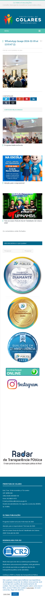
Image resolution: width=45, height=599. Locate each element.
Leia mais (30, 588)
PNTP (12, 575)
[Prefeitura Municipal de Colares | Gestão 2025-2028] (22, 19)
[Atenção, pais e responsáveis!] (22, 168)
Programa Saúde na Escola (13, 145)
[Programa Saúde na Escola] (22, 131)
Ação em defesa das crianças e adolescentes (22, 5)
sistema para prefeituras (29, 562)
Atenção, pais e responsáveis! (14, 183)
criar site (16, 562)
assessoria (18, 564)
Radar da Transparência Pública (27, 575)
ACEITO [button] (15, 594)
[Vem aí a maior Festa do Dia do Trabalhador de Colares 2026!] (22, 206)
